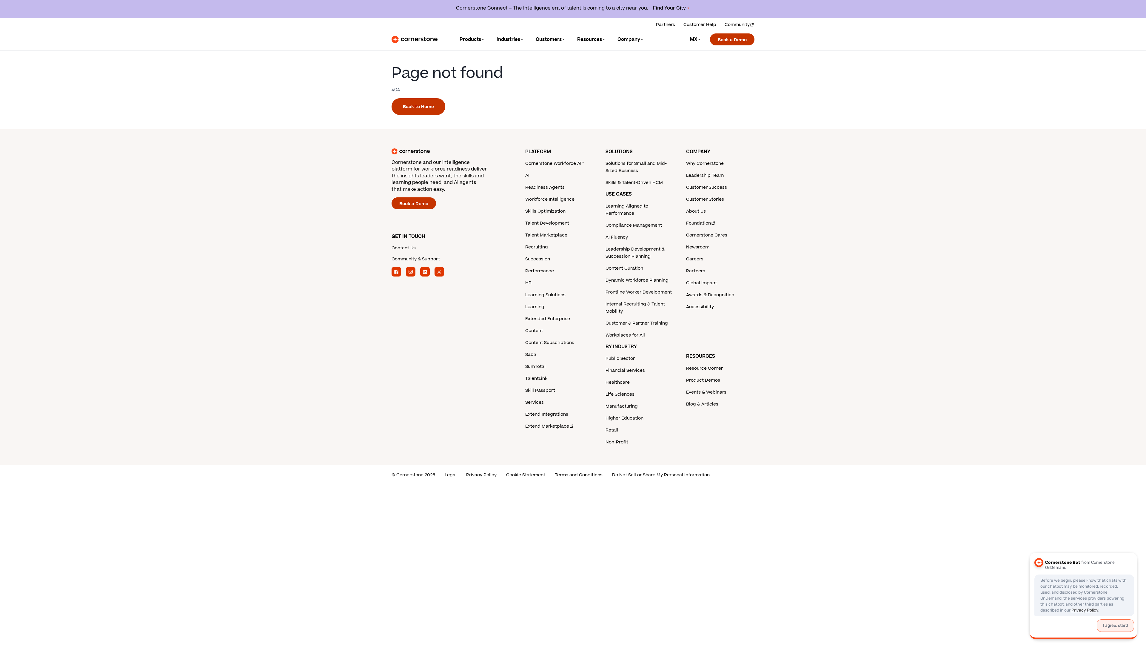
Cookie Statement (525, 475)
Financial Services (625, 370)
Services (534, 402)
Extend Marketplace (547, 426)
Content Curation (624, 268)
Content (534, 331)
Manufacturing (622, 406)
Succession (537, 259)
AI (527, 175)
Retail (612, 430)
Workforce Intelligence (549, 199)
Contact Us (404, 248)
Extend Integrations (546, 414)
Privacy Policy (481, 475)
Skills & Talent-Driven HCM (634, 182)
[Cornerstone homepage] (449, 151)
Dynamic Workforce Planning (637, 280)
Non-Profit (617, 442)
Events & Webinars (706, 392)
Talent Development (547, 223)
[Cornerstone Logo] (415, 39)
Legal (451, 475)
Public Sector (620, 358)
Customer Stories (705, 199)
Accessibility (700, 307)
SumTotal (535, 366)
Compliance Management (634, 225)
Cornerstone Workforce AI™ (554, 163)
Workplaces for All (625, 335)
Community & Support (416, 259)
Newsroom (697, 247)
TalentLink (536, 378)
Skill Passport (540, 390)
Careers (694, 259)
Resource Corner (704, 368)
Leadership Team (705, 175)
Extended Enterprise (547, 319)
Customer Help (699, 25)
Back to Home (418, 107)
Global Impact (701, 283)
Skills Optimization (545, 211)
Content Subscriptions (549, 343)
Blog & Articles (702, 404)
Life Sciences (620, 394)
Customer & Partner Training (637, 323)
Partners (665, 25)
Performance (539, 271)
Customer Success (706, 187)
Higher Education (624, 418)
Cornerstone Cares (706, 235)
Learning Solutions (545, 295)
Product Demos (703, 380)
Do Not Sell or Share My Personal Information (661, 475)
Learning (534, 307)
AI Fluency (617, 237)
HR (528, 283)
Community (737, 25)
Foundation (698, 223)
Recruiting (536, 247)
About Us (696, 211)
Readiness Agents (545, 187)
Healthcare (618, 382)
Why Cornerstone (705, 163)
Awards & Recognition (710, 295)
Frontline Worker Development (639, 292)
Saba (530, 354)
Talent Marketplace (546, 235)
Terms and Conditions (579, 475)
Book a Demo (732, 40)
